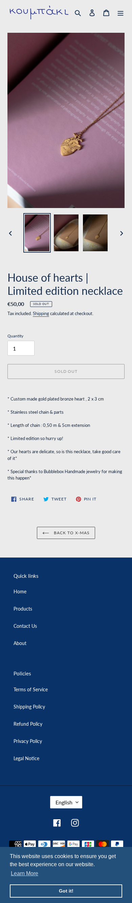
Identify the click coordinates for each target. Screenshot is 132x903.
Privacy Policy (28, 741)
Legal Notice (26, 758)
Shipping (41, 313)
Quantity (15, 335)
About (20, 643)
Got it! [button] (66, 891)
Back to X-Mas (70, 532)
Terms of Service (31, 689)
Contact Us (25, 626)
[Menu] (120, 12)
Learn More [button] (24, 873)
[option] (37, 232)
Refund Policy (28, 724)
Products (23, 609)
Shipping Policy (29, 707)
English (64, 802)
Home (20, 591)
